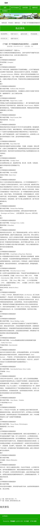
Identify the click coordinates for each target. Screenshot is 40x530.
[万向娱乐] (6, 3)
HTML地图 (33, 521)
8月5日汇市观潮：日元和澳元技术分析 (5, 38)
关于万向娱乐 (15, 7)
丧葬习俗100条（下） (15, 38)
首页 (5, 7)
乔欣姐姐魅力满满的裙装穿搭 (35, 34)
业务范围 (25, 7)
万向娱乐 (10, 23)
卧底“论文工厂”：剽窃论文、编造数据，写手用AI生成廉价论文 (15, 34)
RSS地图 (26, 521)
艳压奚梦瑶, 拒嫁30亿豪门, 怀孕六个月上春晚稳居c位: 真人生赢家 (5, 34)
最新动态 (35, 7)
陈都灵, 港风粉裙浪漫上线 (12, 500)
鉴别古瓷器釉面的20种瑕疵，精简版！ (25, 34)
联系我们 (5, 11)
